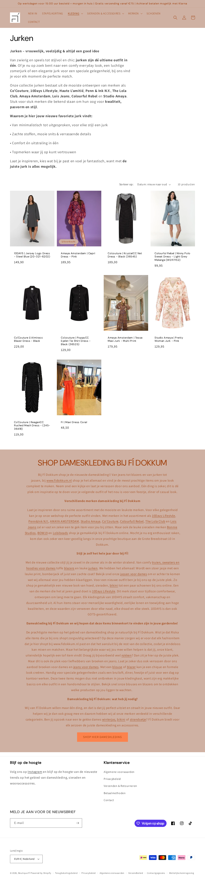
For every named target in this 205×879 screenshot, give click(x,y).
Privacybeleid (112, 779)
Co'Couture (110, 521)
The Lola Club (155, 521)
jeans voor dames (86, 667)
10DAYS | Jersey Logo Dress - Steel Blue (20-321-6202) (32, 255)
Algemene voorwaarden (119, 772)
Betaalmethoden (115, 793)
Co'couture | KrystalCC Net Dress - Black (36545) (125, 255)
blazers (69, 568)
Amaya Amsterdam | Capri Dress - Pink (78, 255)
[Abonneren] (77, 823)
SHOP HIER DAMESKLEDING (102, 737)
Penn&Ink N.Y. (38, 521)
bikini (114, 585)
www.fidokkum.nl (59, 480)
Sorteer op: (126, 184)
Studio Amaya (90, 521)
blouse (117, 667)
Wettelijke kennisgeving (181, 873)
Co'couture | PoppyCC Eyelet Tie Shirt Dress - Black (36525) (75, 341)
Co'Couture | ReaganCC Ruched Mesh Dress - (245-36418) (32, 425)
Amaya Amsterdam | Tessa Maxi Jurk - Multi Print (125, 339)
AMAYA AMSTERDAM (64, 521)
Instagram (35, 772)
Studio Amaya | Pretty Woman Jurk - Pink (169, 339)
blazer (131, 667)
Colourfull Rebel (132, 521)
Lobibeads (60, 533)
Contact (109, 800)
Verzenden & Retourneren (120, 786)
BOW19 (42, 533)
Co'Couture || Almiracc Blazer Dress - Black (28, 339)
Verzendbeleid (135, 873)
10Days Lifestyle (163, 516)
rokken (127, 655)
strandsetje (138, 719)
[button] (75, 13)
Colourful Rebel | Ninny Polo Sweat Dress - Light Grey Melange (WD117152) (172, 257)
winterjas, (109, 719)
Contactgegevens (156, 873)
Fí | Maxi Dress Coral (74, 422)
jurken (93, 568)
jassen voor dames (133, 574)
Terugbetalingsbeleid (66, 873)
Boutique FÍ (24, 873)
